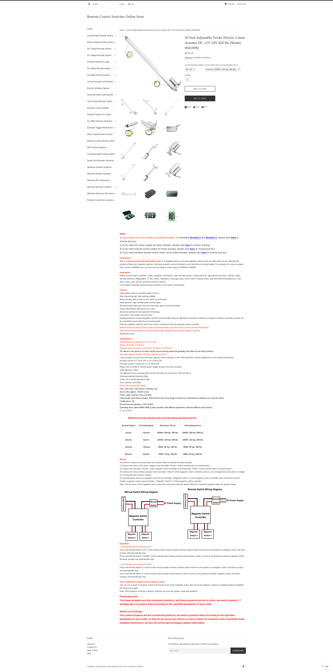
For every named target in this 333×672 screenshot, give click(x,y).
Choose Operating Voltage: (194, 65)
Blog (89, 653)
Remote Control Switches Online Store (115, 17)
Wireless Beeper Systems (99, 174)
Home (90, 29)
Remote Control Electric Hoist (100, 141)
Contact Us (92, 647)
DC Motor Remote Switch (101, 68)
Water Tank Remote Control (100, 134)
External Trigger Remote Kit (101, 128)
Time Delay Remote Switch (101, 101)
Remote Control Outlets (98, 108)
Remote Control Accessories (101, 200)
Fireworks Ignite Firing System (101, 154)
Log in (122, 4)
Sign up (131, 4)
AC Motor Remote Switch (101, 75)
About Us (91, 644)
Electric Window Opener (98, 88)
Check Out (241, 4)
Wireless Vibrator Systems (99, 167)
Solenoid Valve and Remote (101, 95)
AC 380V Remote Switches (101, 121)
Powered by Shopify (135, 666)
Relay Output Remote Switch (101, 42)
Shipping (188, 57)
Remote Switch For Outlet (99, 114)
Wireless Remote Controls (101, 187)
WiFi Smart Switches (96, 147)
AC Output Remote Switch (101, 55)
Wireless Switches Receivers (101, 193)
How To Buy (92, 650)
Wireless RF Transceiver (98, 180)
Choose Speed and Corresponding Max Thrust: (221, 65)
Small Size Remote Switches (100, 160)
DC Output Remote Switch (101, 49)
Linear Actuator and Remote (101, 82)
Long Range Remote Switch (101, 35)
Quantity (188, 75)
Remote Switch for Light (101, 62)
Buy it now (200, 98)
